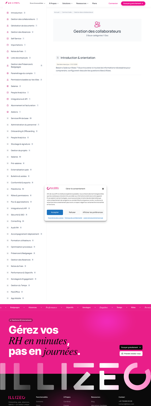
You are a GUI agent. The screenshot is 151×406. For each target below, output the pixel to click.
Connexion (113, 3)
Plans (94, 3)
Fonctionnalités (36, 3)
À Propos (53, 3)
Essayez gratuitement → (133, 3)
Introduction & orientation (78, 58)
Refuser (72, 212)
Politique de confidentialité (73, 218)
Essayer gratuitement (129, 347)
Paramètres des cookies (55, 218)
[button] (103, 189)
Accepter (55, 212)
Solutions (66, 3)
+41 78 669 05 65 (125, 401)
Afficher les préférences (93, 212)
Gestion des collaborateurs (83, 12)
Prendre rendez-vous (132, 354)
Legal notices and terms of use (93, 218)
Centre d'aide (67, 12)
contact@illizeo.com (126, 404)
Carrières (67, 401)
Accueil (57, 12)
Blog (92, 401)
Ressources (81, 3)
